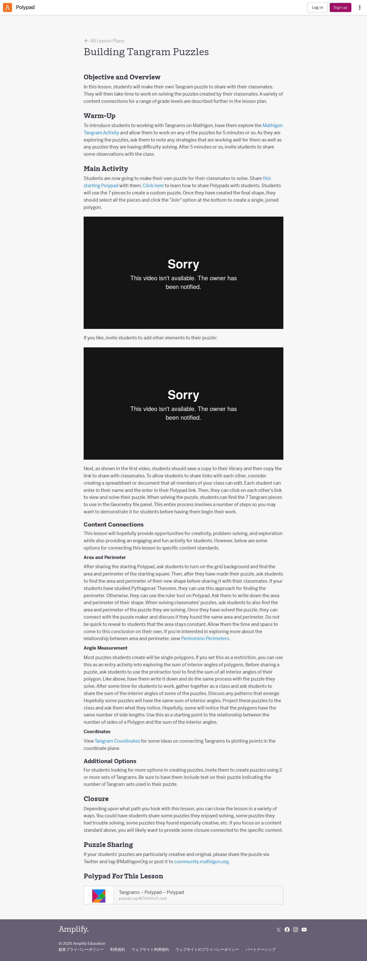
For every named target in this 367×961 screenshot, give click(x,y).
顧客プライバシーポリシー (81, 949)
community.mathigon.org (201, 861)
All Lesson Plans (107, 41)
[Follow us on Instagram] (295, 929)
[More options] (360, 7)
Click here (153, 185)
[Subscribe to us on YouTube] (304, 929)
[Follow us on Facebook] (287, 929)
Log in (317, 7)
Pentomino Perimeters (205, 638)
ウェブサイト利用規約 (150, 949)
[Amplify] (74, 930)
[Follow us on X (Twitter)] (278, 929)
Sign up (340, 7)
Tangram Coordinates (117, 741)
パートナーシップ (261, 949)
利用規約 (117, 949)
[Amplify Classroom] (7, 7)
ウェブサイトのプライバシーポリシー (207, 949)
